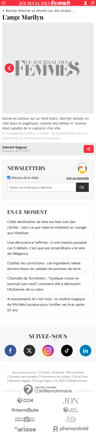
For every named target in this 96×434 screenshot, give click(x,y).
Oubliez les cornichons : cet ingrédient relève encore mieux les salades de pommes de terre (44, 266)
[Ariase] (25, 428)
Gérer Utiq (80, 376)
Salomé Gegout (14, 147)
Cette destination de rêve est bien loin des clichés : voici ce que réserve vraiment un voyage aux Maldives (46, 227)
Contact (46, 372)
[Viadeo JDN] (71, 419)
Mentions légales (20, 380)
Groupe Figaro (43, 380)
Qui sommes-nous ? (25, 372)
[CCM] (25, 401)
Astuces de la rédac (24, 178)
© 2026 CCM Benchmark (71, 380)
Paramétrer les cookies (56, 376)
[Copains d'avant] (25, 419)
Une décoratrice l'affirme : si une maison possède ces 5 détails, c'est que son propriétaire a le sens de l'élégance (47, 248)
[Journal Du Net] (71, 401)
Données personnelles (23, 376)
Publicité (58, 372)
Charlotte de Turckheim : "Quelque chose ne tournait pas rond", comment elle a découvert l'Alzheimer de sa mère (44, 283)
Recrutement (75, 372)
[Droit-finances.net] (71, 410)
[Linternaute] (25, 410)
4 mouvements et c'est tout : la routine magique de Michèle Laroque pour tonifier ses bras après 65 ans (46, 304)
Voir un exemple (77, 178)
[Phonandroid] (71, 429)
